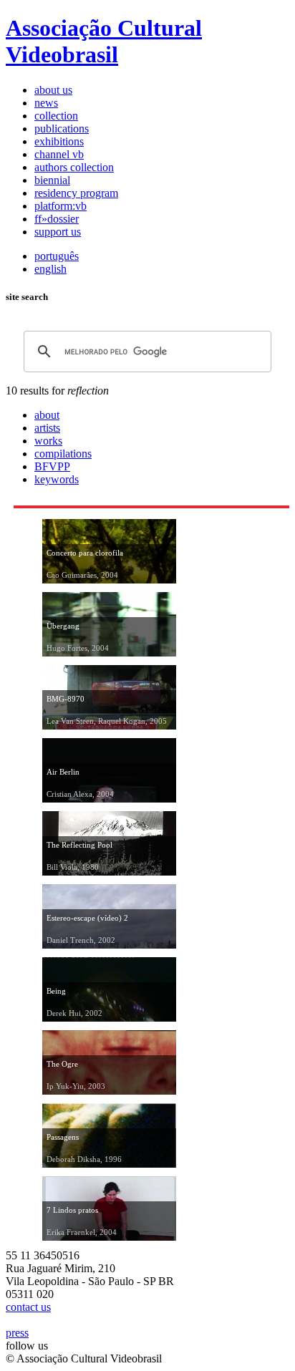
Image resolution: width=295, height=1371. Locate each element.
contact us (28, 1307)
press (17, 1333)
